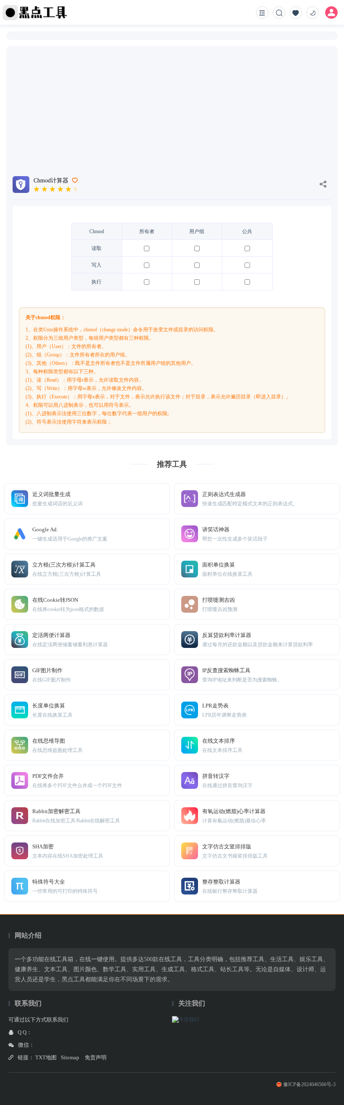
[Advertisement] (172, 105)
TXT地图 (46, 1057)
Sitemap (70, 1057)
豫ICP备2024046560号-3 (309, 1084)
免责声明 (96, 1057)
